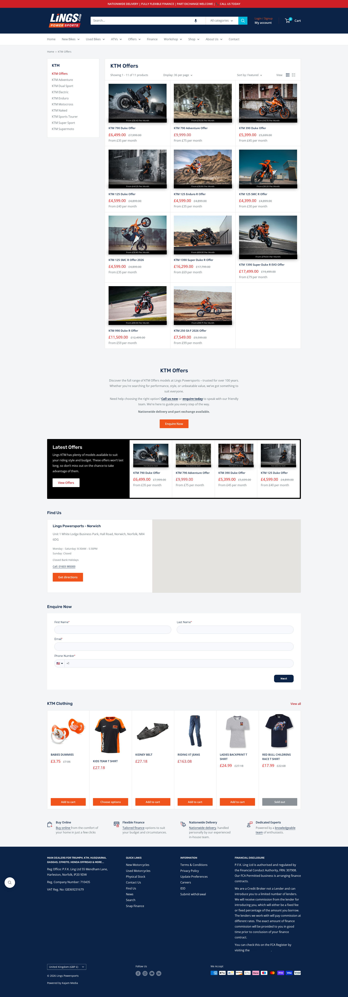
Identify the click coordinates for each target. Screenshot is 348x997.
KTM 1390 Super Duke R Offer (193, 260)
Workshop (171, 39)
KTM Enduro (60, 98)
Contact (234, 39)
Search (130, 900)
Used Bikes (93, 39)
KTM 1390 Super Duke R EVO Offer (261, 264)
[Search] (242, 21)
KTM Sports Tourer (65, 117)
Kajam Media (70, 983)
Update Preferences (194, 877)
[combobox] (148, 21)
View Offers (66, 483)
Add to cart (68, 802)
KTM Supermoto (63, 129)
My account (263, 22)
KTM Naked (59, 110)
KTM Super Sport (63, 123)
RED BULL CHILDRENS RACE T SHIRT (276, 757)
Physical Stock (135, 877)
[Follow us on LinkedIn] (158, 973)
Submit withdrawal (193, 894)
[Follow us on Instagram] (145, 973)
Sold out (279, 802)
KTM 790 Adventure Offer (191, 128)
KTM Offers (64, 51)
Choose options (110, 802)
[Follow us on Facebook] (138, 973)
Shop (191, 39)
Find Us (131, 888)
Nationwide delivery (202, 828)
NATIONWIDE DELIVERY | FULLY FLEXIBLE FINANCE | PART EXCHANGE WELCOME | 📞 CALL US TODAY (174, 4)
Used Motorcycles (138, 871)
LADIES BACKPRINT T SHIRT (233, 757)
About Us (212, 39)
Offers (132, 39)
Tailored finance (133, 828)
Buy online (63, 828)
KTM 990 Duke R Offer (123, 330)
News (129, 894)
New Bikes (69, 39)
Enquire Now (174, 424)
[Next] (300, 469)
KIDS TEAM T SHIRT (105, 761)
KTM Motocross (62, 104)
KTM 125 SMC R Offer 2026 (126, 260)
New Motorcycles (137, 865)
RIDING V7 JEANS (189, 755)
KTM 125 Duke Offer (122, 194)
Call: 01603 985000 (64, 566)
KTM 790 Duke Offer (122, 128)
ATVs (114, 39)
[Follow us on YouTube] (151, 973)
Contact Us (133, 882)
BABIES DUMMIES (62, 755)
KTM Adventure (62, 80)
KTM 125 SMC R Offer (253, 194)
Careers (185, 882)
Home (51, 39)
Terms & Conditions (194, 865)
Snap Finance (135, 906)
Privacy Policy (189, 871)
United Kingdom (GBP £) (63, 967)
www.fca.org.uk (260, 950)
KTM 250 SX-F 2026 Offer (190, 330)
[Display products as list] (293, 75)
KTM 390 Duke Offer (252, 128)
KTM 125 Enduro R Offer (190, 194)
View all (296, 704)
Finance (152, 39)
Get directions (68, 577)
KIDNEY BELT (143, 755)
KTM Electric (60, 92)
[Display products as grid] (287, 75)
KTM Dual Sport (62, 86)
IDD (182, 888)
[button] (195, 21)
